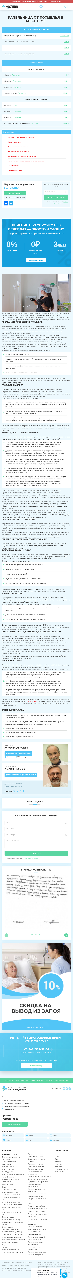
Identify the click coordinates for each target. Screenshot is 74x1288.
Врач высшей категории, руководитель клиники (20, 774)
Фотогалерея (59, 1167)
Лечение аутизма (34, 1247)
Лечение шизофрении (35, 1255)
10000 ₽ (66, 123)
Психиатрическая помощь (37, 1219)
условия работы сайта (31, 858)
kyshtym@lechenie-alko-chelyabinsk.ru (17, 1106)
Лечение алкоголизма (10, 1154)
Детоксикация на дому (10, 1192)
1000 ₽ (66, 54)
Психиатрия (32, 1217)
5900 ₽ (66, 111)
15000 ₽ (66, 93)
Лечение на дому (8, 1169)
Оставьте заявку (36, 1066)
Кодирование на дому (35, 1156)
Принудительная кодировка (11, 1242)
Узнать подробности (36, 260)
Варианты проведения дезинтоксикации (22, 156)
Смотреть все (36, 935)
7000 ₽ (66, 117)
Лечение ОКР (32, 1249)
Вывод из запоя (7, 1184)
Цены (57, 1156)
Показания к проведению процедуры (21, 137)
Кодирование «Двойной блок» (12, 1252)
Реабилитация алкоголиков (38, 1209)
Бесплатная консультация (56, 197)
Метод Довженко (8, 1177)
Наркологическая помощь (11, 1220)
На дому (5, 1187)
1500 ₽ (66, 42)
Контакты (58, 1162)
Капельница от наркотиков (37, 1179)
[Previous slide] (6, 935)
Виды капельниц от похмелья (18, 151)
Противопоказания (14, 142)
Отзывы (58, 1154)
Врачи (57, 1159)
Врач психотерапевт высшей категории (18, 753)
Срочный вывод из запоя (11, 1202)
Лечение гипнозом (8, 1167)
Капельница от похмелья (11, 1195)
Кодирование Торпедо (36, 1164)
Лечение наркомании (35, 1169)
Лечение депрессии (35, 1240)
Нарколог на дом (8, 1217)
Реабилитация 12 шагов (36, 1211)
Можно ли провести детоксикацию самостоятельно (26, 161)
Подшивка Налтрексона (10, 1250)
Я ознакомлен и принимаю (57, 202)
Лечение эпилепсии (35, 1227)
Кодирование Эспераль (36, 1166)
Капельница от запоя (9, 1190)
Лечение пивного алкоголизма (13, 1174)
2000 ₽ (66, 48)
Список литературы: (15, 170)
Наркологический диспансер (12, 1232)
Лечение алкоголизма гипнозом (13, 1240)
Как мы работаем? (14, 165)
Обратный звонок (14, 1124)
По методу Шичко (8, 1172)
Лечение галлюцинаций (36, 1237)
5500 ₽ (66, 87)
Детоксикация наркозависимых (39, 1176)
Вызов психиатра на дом (37, 1229)
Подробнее (16, 75)
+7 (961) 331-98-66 (15, 193)
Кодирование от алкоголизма (12, 1234)
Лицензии (58, 1164)
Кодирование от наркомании (38, 1182)
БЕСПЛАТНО (64, 36)
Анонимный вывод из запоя (12, 1205)
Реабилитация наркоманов (37, 1214)
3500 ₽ (66, 75)
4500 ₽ (66, 81)
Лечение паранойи (34, 1232)
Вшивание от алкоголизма (11, 1237)
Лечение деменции (34, 1234)
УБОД (30, 1203)
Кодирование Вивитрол (36, 1154)
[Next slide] (66, 935)
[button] (69, 6)
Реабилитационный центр (37, 1206)
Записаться (36, 853)
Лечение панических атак (37, 1252)
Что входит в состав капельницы (19, 147)
